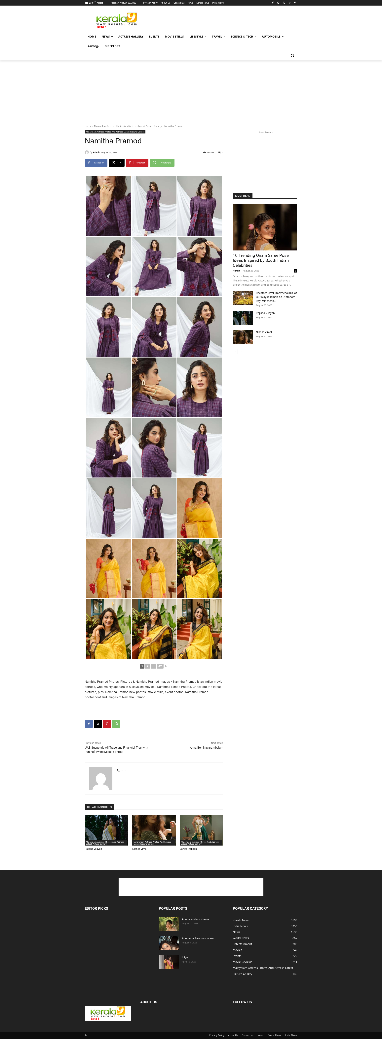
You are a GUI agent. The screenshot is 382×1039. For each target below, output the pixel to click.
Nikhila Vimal (139, 848)
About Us (233, 1035)
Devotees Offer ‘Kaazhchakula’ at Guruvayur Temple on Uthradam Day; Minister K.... (276, 297)
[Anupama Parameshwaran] (169, 943)
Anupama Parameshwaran (198, 938)
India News (291, 1035)
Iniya (185, 957)
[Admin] (87, 152)
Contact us (248, 1035)
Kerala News (274, 1035)
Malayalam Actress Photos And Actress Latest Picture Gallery (128, 126)
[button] (292, 55)
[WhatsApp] (116, 724)
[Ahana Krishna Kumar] (169, 924)
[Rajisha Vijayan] (106, 830)
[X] (284, 3)
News (260, 1035)
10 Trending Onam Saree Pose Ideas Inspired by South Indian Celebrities (261, 260)
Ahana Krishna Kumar (195, 919)
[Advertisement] (220, 20)
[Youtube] (295, 3)
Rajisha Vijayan (93, 848)
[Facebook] (273, 3)
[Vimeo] (289, 3)
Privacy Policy (216, 1035)
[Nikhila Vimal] (154, 830)
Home (88, 126)
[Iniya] (169, 962)
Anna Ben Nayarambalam (206, 747)
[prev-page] (235, 351)
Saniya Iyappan (188, 848)
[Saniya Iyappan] (201, 830)
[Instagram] (278, 3)
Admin (96, 152)
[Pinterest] (107, 724)
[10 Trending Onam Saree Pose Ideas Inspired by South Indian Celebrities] (265, 227)
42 (160, 666)
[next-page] (241, 351)
